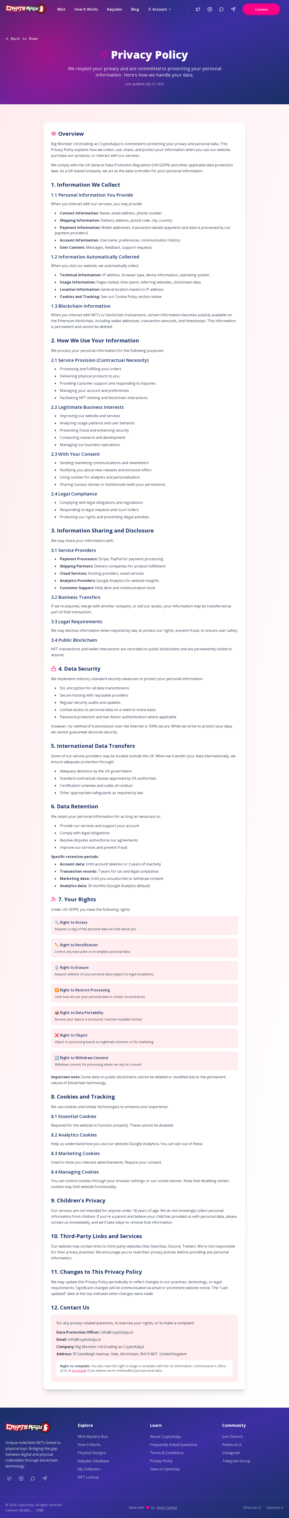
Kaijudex (114, 9)
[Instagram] (210, 9)
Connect (261, 9)
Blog (135, 9)
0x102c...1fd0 (31, 1510)
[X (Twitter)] (198, 9)
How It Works (86, 9)
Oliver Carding (166, 1507)
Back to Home (24, 39)
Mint (61, 9)
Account (159, 9)
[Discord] (221, 9)
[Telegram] (233, 9)
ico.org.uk (79, 1370)
